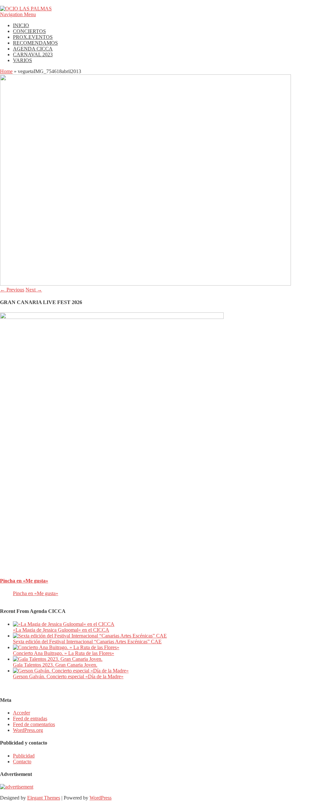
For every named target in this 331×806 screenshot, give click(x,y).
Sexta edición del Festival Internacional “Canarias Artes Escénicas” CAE (87, 641)
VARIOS (22, 60)
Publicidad (24, 755)
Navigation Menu (18, 14)
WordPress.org (28, 730)
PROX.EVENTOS (33, 37)
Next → (34, 289)
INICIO (21, 25)
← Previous (12, 289)
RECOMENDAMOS (35, 43)
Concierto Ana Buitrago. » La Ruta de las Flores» (63, 653)
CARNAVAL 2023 (33, 54)
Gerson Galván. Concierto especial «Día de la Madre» (68, 676)
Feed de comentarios (34, 724)
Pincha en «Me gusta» (24, 580)
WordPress (101, 798)
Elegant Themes (43, 798)
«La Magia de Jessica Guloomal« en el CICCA (61, 630)
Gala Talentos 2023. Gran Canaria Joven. (55, 665)
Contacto (22, 761)
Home (6, 71)
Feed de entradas (30, 718)
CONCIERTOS (29, 31)
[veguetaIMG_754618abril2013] (145, 284)
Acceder (21, 712)
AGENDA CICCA (33, 48)
